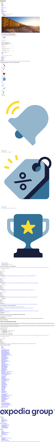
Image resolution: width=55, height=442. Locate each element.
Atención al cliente (3, 11)
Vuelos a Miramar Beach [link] (4, 386)
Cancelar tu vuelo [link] (3, 438)
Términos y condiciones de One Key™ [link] (5, 432)
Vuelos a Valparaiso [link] (4, 378)
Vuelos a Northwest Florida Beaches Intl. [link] (6, 379)
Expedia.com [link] (3, 56)
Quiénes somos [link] (3, 418)
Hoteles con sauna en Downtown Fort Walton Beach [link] (7, 373)
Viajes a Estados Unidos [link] (4, 426)
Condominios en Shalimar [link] (4, 368)
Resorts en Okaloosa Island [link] (4, 351)
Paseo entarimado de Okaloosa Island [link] (5, 398)
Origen (2, 41)
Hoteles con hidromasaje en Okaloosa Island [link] (6, 353)
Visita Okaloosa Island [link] (4, 394)
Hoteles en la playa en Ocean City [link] (5, 360)
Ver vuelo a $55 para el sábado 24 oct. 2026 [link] (9, 35)
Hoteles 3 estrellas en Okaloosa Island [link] (5, 349)
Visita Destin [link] (3, 401)
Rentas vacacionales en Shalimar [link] (5, 406)
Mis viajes (3, 12)
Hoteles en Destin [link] (3, 372)
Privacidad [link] (3, 430)
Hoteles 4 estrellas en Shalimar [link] (5, 366)
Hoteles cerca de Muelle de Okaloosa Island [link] (6, 374)
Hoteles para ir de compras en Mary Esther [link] (6, 364)
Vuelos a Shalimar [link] (3, 382)
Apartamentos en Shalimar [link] (4, 369)
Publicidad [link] (3, 421)
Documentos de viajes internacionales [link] (5, 440)
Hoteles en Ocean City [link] (4, 361)
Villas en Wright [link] (3, 363)
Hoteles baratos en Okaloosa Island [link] (5, 352)
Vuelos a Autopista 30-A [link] (4, 383)
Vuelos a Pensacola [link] (3, 376)
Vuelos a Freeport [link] (3, 377)
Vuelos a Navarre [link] (3, 392)
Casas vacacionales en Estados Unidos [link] (5, 425)
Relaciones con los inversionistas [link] (5, 420)
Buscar (2, 53)
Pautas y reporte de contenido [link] (4, 434)
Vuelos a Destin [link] (3, 390)
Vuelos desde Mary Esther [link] (4, 380)
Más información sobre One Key (6, 15)
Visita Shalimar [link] (3, 400)
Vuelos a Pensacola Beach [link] (4, 391)
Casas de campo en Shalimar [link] (4, 367)
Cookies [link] (2, 431)
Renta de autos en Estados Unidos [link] (5, 427)
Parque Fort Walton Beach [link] (4, 395)
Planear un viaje (2, 60)
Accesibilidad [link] (3, 433)
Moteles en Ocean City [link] (4, 362)
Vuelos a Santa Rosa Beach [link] (4, 384)
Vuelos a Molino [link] (3, 389)
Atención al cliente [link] (3, 437)
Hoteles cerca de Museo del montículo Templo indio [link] (7, 355)
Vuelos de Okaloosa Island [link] (4, 375)
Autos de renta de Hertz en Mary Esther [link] (6, 403)
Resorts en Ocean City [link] (4, 359)
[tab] (4, 36)
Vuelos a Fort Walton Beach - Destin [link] (5, 381)
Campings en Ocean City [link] (4, 356)
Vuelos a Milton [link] (3, 385)
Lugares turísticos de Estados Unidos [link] (5, 424)
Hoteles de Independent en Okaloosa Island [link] (6, 354)
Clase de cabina (3, 52)
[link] (7, 3)
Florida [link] (2, 57)
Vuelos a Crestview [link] (3, 387)
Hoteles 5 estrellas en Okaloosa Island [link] (5, 350)
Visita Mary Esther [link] (3, 397)
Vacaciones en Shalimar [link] (4, 399)
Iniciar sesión (3, 13)
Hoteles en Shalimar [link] (4, 370)
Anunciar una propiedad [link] (4, 419)
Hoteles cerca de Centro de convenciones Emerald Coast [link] (7, 371)
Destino (2, 42)
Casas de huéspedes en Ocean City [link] (5, 357)
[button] (27, 319)
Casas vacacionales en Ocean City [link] (5, 358)
